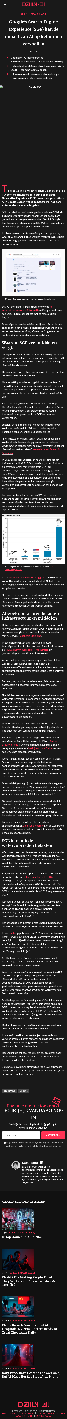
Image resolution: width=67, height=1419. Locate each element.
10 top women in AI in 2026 (22, 1237)
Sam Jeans (30, 1163)
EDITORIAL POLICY (43, 1416)
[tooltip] (42, 1163)
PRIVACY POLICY (28, 1413)
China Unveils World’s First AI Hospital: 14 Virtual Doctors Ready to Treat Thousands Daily (29, 1328)
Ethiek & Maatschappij (33, 14)
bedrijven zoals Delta (40, 748)
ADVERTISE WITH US (10, 1413)
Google (23, 1090)
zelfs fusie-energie (33, 825)
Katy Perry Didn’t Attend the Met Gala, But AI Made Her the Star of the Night (31, 1375)
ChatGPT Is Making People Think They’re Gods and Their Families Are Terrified (29, 1281)
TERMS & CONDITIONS (45, 1413)
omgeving (9, 1090)
